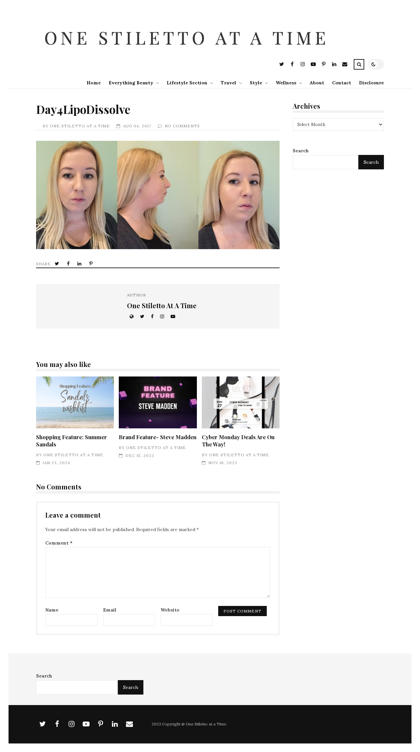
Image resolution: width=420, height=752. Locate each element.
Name (51, 610)
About (317, 83)
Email (109, 610)
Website (169, 610)
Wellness (286, 83)
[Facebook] (292, 65)
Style (256, 83)
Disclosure (371, 83)
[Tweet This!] (57, 264)
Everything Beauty (131, 83)
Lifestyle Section (187, 83)
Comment (59, 543)
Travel (228, 83)
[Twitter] (281, 65)
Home (94, 83)
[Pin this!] (91, 264)
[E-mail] (344, 65)
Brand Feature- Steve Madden (158, 402)
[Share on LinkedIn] (80, 264)
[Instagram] (302, 65)
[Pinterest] (323, 65)
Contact (341, 83)
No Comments (182, 125)
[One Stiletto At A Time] (188, 54)
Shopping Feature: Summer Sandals (75, 402)
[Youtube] (313, 65)
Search (301, 151)
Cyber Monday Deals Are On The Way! (241, 402)
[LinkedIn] (334, 65)
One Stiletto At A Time (80, 125)
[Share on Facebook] (69, 264)
